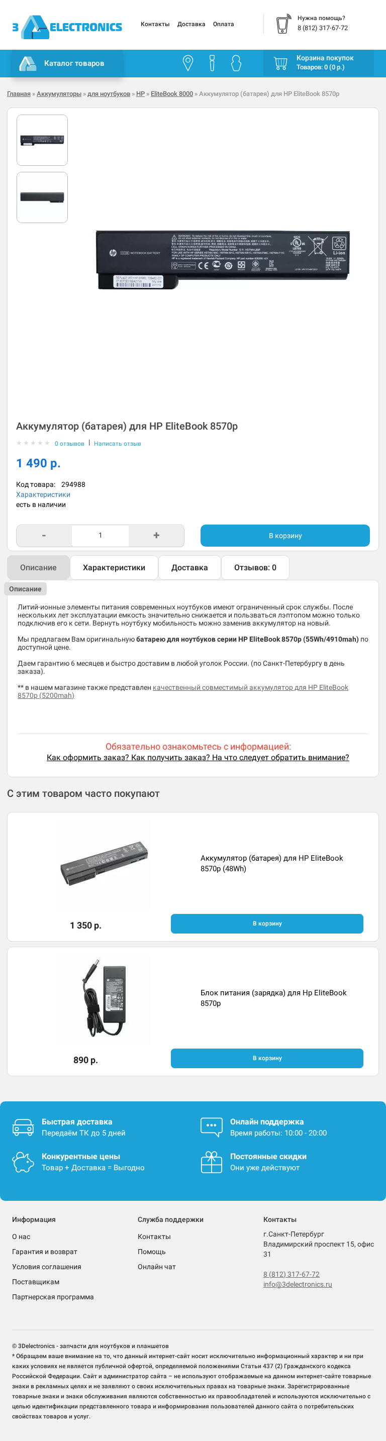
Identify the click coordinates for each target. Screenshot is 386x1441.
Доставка (191, 24)
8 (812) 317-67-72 (291, 1274)
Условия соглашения (46, 1267)
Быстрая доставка (77, 1121)
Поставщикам (35, 1282)
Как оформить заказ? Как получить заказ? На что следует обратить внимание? (198, 757)
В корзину (285, 536)
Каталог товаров (74, 63)
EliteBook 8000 (172, 93)
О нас (21, 1236)
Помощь (152, 1252)
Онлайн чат (157, 1267)
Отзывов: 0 (255, 567)
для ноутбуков (108, 93)
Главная (19, 93)
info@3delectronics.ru (297, 1284)
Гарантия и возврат (44, 1252)
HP (140, 93)
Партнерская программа (53, 1297)
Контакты (155, 24)
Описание (38, 567)
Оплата (223, 24)
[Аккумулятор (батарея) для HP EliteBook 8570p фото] (42, 140)
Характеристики (43, 494)
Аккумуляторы (59, 93)
